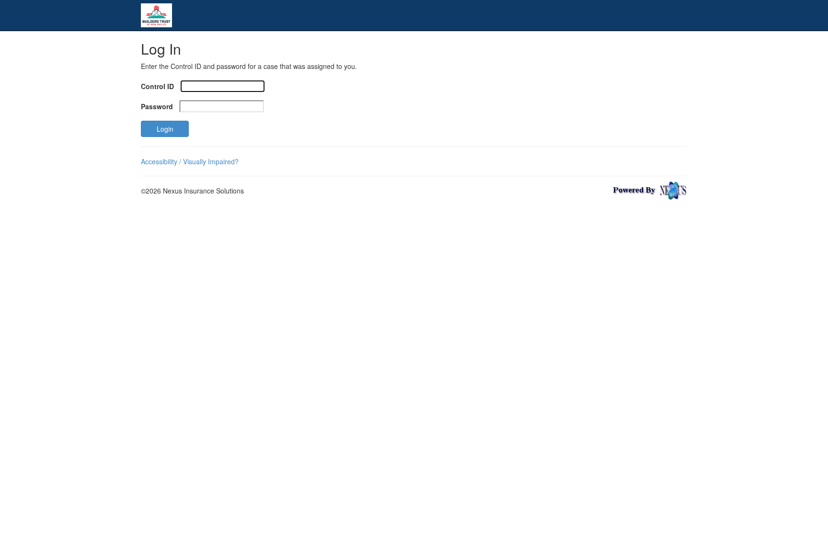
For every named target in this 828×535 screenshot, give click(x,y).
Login (165, 129)
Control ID (157, 86)
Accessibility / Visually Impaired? (190, 161)
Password (157, 106)
